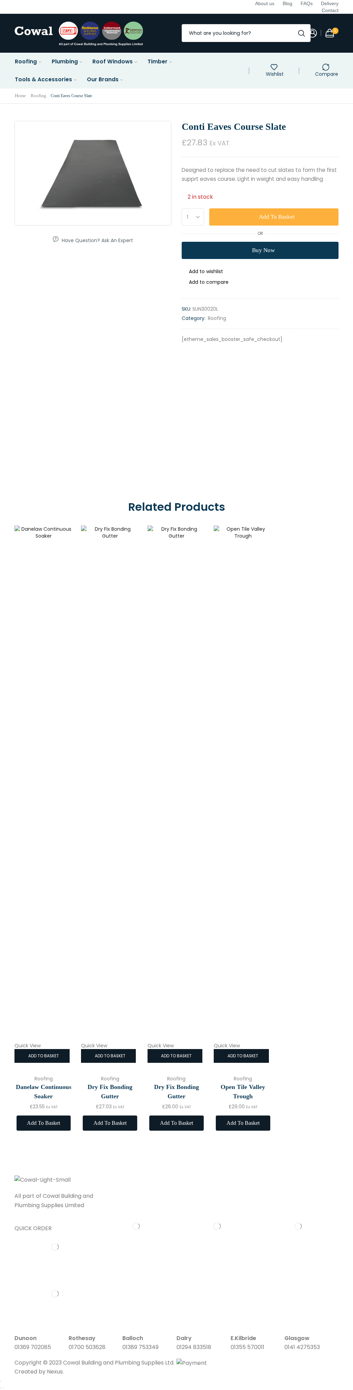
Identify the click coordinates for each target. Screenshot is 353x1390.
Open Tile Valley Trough (243, 1091)
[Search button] (301, 33)
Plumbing (65, 61)
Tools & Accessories (43, 79)
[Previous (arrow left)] (0, 1388)
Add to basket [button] (43, 1056)
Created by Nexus (38, 1372)
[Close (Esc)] (0, 1381)
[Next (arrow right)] (3, 1388)
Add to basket (277, 217)
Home (20, 95)
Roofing (26, 61)
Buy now (263, 250)
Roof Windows (112, 61)
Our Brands (103, 79)
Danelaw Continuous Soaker (43, 1091)
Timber (158, 61)
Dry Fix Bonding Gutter (110, 1091)
